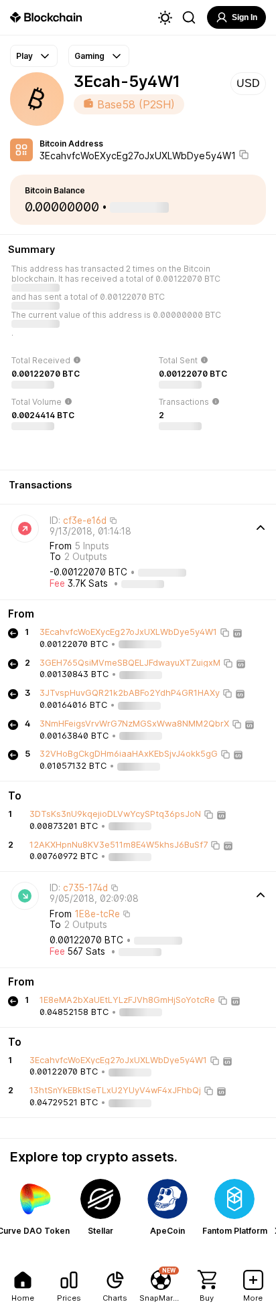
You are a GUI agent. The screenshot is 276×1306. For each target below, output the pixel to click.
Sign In (244, 17)
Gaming (89, 56)
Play (24, 56)
